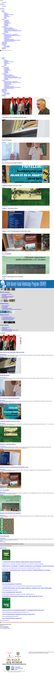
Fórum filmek (4, 43)
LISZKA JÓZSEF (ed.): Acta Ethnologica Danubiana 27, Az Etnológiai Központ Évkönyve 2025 (23, 610)
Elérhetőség (4, 2)
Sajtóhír (5, 18)
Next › (5, 541)
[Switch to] (4, 47)
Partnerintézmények (7, 70)
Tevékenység (4, 26)
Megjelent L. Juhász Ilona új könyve (8, 444)
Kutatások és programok (8, 27)
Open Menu (2, 4)
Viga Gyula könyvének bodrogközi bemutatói (10, 398)
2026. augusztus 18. (3, 377)
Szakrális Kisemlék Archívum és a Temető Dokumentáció (11, 309)
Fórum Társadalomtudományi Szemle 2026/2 (12, 584)
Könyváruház (4, 89)
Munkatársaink (6, 21)
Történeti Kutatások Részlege (9, 41)
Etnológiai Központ (7, 36)
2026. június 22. (4, 274)
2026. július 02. (4, 160)
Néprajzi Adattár (5, 306)
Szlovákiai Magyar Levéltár (8, 39)
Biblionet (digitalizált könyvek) (7, 297)
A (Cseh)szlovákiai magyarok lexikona (8, 317)
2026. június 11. (2, 538)
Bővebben (4, 119)
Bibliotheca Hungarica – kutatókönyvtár (11, 34)
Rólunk (3, 19)
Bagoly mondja (6, 45)
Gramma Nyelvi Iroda (8, 37)
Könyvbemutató (7, 16)
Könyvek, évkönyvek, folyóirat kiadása (10, 29)
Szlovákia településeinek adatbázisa (8, 318)
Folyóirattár (4, 295)
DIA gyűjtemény (5, 307)
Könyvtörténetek (7, 46)
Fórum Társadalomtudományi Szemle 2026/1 (12, 592)
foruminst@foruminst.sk (7, 628)
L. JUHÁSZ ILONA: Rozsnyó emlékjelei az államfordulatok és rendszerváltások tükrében (21, 561)
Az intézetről (6, 20)
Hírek (3, 11)
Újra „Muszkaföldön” (5, 490)
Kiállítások (6, 15)
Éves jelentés (6, 32)
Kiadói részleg (6, 38)
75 (3, 541)
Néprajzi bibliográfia (5, 305)
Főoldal (3, 10)
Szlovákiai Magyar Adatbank (7, 316)
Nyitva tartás (6, 25)
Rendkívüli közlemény (5, 375)
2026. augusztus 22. (5, 115)
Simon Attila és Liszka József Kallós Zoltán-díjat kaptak (12, 352)
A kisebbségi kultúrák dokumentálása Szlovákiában (12, 30)
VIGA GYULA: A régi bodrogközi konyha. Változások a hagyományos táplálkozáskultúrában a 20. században (26, 570)
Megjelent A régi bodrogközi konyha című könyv (10, 513)
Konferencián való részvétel (9, 14)
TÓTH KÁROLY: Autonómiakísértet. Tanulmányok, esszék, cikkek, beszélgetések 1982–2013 (22, 596)
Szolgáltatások (6, 22)
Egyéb (5, 17)
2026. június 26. (4, 251)
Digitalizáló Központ (4, 314)
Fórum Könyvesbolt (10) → (4, 620)
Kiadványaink (3, 548)
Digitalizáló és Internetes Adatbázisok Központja (12, 35)
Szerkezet (3, 33)
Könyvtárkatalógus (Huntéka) (7, 294)
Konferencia (6, 13)
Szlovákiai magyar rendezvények (7, 319)
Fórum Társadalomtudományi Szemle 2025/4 (12, 618)
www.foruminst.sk (5, 627)
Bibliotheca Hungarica (5, 292)
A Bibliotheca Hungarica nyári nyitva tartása (10, 421)
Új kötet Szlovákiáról (4, 536)
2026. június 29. (4, 183)
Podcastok (4, 44)
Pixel (47, 653)
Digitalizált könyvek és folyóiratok (8, 296)
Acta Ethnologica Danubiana (7, 308)
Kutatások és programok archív (9, 28)
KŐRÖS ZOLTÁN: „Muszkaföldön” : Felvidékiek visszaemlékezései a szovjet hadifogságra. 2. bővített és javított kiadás (28, 566)
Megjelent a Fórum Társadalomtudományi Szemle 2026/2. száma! (14, 467)
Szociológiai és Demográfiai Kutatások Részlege (12, 40)
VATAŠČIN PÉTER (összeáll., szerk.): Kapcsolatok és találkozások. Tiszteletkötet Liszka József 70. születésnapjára (27, 588)
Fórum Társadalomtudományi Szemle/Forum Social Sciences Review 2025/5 (18, 614)
